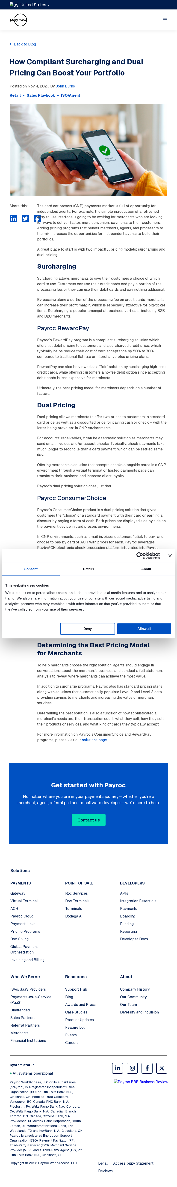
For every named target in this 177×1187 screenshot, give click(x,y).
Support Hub (76, 989)
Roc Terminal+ (77, 901)
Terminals (73, 908)
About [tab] (146, 569)
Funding (127, 923)
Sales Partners (22, 1017)
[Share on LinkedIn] (13, 218)
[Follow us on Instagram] (132, 1068)
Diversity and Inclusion (139, 1012)
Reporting (128, 931)
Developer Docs (134, 939)
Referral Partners (25, 1025)
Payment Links (22, 923)
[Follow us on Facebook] (147, 1068)
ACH (14, 908)
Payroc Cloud (21, 916)
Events (71, 1035)
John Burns (65, 86)
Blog (69, 997)
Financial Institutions (28, 1040)
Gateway (17, 893)
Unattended (20, 1010)
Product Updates (79, 1019)
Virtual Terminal (24, 901)
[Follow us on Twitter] (161, 1068)
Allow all (144, 629)
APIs (124, 893)
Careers (72, 1042)
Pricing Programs (25, 931)
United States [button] (33, 4)
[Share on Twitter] (25, 218)
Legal (103, 1163)
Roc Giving (19, 939)
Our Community (133, 997)
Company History (135, 989)
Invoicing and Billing (27, 959)
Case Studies (76, 1012)
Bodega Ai (74, 916)
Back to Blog (24, 44)
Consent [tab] (31, 569)
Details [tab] (88, 569)
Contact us (88, 820)
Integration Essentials (138, 901)
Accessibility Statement (133, 1163)
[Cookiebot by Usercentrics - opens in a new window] (140, 555)
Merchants (19, 1033)
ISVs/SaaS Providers (28, 989)
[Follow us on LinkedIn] (117, 1068)
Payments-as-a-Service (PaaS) (30, 1000)
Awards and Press (80, 1004)
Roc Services (76, 893)
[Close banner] (170, 555)
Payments (128, 908)
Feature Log (75, 1027)
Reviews (105, 1171)
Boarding (127, 916)
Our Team (128, 1004)
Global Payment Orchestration (24, 949)
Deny (87, 629)
